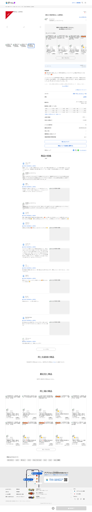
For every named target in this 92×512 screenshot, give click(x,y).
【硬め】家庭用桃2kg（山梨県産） (29, 6)
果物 (14, 6)
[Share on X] (76, 150)
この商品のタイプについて (80, 89)
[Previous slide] (7, 27)
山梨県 (84, 96)
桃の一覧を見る (65, 57)
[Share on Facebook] (73, 150)
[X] (74, 499)
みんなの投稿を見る (82, 17)
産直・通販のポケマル (9, 6)
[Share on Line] (78, 150)
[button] (65, 20)
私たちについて (65, 141)
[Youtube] (83, 499)
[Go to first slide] (40, 27)
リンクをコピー (83, 150)
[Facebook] (80, 499)
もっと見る (46, 349)
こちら (54, 362)
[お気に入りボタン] (55, 36)
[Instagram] (77, 499)
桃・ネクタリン (18, 6)
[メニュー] (85, 3)
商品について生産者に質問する (65, 145)
